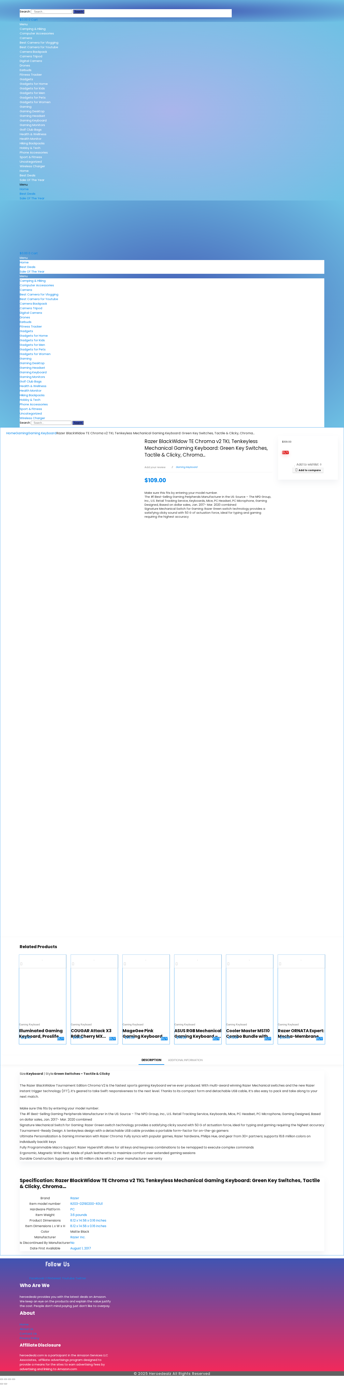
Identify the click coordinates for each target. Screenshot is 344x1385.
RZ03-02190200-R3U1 (86, 1203)
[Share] (9, 1379)
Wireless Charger (32, 166)
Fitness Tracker (31, 74)
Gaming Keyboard (33, 120)
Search (25, 11)
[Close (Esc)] (13, 1379)
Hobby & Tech (30, 148)
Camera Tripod (31, 56)
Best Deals (27, 175)
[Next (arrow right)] (5, 1383)
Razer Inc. (77, 1237)
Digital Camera (31, 61)
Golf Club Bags (31, 129)
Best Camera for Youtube (39, 47)
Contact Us (28, 1333)
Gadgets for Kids (32, 88)
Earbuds (25, 70)
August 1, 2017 (80, 1248)
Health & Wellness (33, 134)
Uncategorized (31, 161)
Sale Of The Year (32, 180)
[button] (48, 24)
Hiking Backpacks (32, 143)
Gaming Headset (32, 116)
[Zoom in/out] (1, 1379)
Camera (26, 38)
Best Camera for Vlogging (39, 42)
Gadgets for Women (35, 102)
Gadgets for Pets (33, 97)
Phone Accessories (34, 152)
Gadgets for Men (32, 93)
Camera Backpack (33, 52)
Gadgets (26, 79)
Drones (25, 65)
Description (151, 1060)
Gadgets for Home (34, 84)
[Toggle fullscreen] (5, 1379)
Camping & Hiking (33, 29)
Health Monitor (30, 139)
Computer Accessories (37, 33)
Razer (74, 1198)
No (72, 1242)
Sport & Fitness (31, 157)
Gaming (25, 107)
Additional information (185, 1060)
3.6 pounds (78, 1215)
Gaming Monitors (32, 125)
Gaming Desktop (32, 111)
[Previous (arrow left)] (1, 1383)
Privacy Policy (29, 1338)
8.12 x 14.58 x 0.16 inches (88, 1220)
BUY (285, 452)
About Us (26, 1329)
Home (24, 171)
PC (72, 1209)
